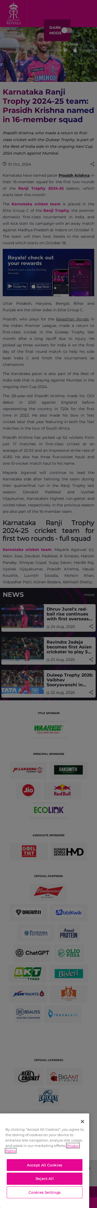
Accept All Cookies (44, 1165)
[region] (44, 1160)
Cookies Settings (45, 1192)
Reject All (45, 1178)
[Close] (82, 1121)
